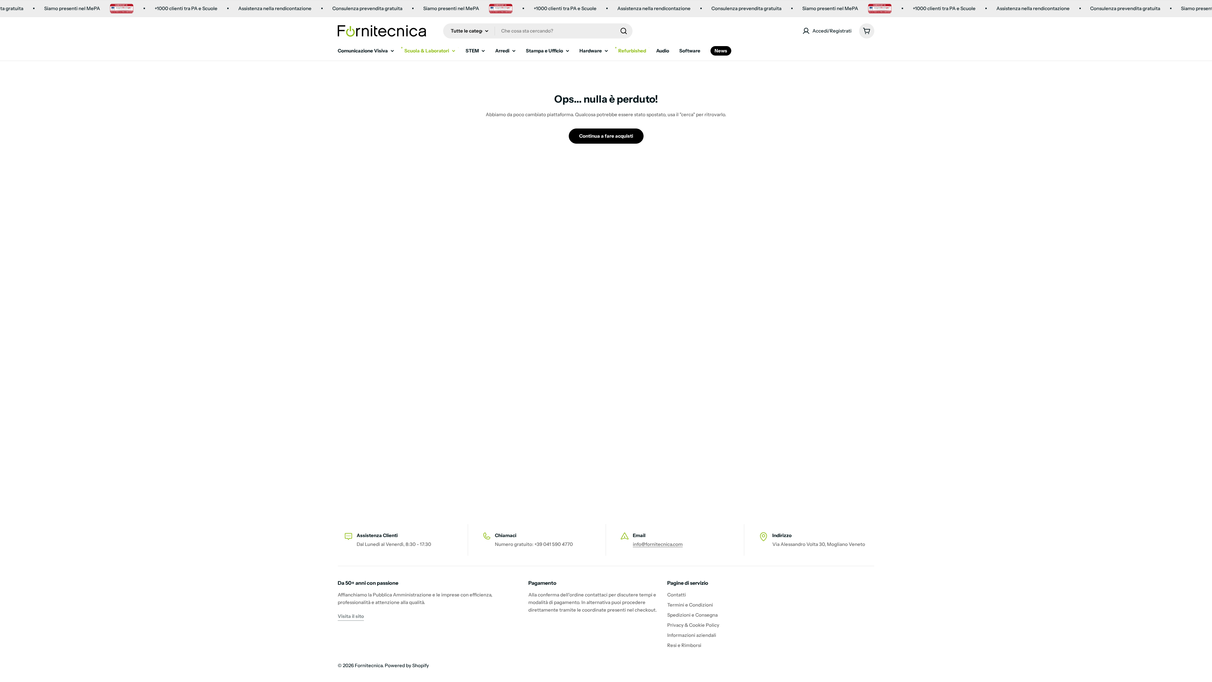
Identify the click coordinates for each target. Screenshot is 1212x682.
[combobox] (538, 31)
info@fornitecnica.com (658, 544)
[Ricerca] (623, 31)
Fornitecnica (369, 665)
